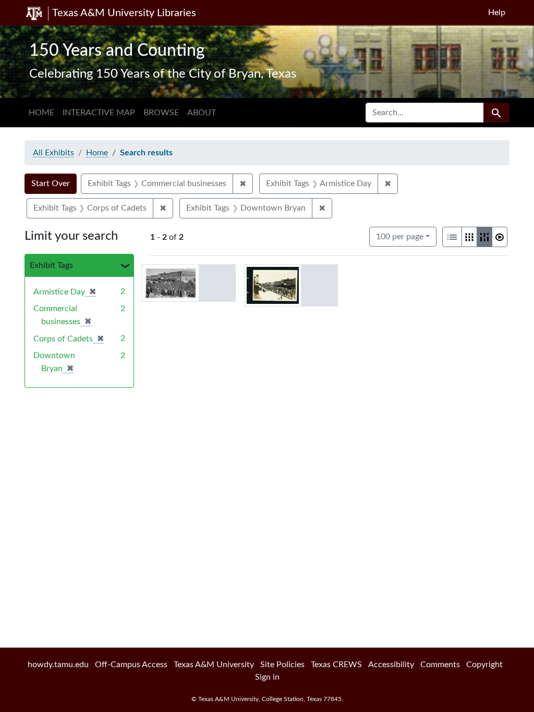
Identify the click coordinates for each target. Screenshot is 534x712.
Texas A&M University (214, 664)
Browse (161, 112)
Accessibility (391, 664)
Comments (440, 664)
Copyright (484, 664)
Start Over (50, 183)
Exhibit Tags (51, 265)
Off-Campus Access (131, 664)
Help (496, 12)
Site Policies (282, 664)
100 (399, 236)
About (201, 112)
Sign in (267, 677)
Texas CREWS (336, 664)
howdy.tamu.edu (58, 664)
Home (41, 112)
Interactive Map (99, 112)
